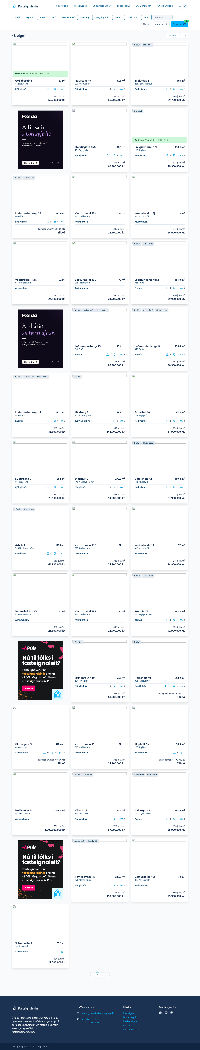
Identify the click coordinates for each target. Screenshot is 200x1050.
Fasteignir (63, 5)
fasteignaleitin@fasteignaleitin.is (99, 1013)
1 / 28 (184, 75)
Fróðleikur (125, 5)
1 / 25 (184, 605)
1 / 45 (184, 672)
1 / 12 (65, 473)
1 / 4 (185, 539)
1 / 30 (184, 141)
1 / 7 (125, 605)
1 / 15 (65, 539)
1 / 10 (124, 340)
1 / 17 (65, 274)
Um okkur (128, 1025)
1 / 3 (65, 937)
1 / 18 (124, 274)
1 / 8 (65, 738)
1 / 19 (184, 207)
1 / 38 (124, 406)
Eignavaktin (145, 5)
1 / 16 (65, 75)
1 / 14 (184, 473)
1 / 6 (125, 539)
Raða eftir (172, 35)
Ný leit (146, 24)
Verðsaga (82, 5)
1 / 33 (124, 141)
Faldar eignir (130, 1021)
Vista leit (163, 24)
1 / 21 (124, 75)
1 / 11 (65, 207)
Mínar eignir (167, 5)
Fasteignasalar (103, 5)
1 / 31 (124, 871)
